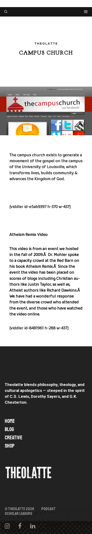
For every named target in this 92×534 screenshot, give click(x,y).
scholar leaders (18, 513)
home (10, 421)
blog (9, 429)
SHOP (9, 446)
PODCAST (48, 509)
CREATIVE (13, 437)
